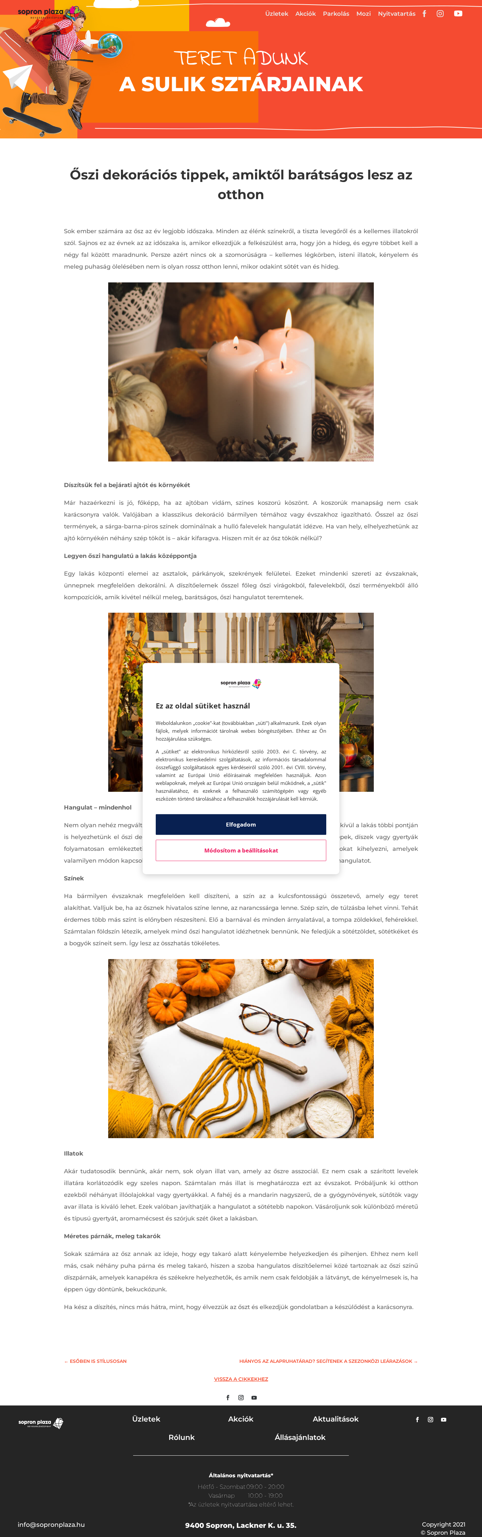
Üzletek (276, 13)
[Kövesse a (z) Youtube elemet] (254, 1397)
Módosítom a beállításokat (241, 850)
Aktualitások (336, 1419)
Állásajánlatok (300, 1437)
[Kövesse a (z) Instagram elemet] (241, 1397)
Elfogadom (241, 824)
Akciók (305, 13)
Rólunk (182, 1437)
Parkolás (336, 13)
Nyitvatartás (396, 13)
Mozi (363, 13)
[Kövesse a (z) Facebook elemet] (228, 1397)
